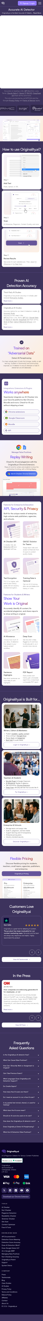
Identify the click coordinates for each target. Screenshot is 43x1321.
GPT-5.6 (27, 91)
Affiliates (5, 1298)
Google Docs (21, 736)
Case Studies (6, 1283)
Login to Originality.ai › (21, 745)
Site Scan (5, 1222)
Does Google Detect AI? (10, 1248)
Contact (4, 1300)
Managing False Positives (10, 1254)
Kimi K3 (29, 93)
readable (14, 734)
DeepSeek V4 (24, 320)
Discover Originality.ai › (21, 841)
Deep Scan (10, 787)
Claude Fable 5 (12, 93)
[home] (3, 3)
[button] (39, 3)
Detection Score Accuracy (11, 1242)
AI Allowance (10, 783)
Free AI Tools (6, 1227)
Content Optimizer (8, 1224)
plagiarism (21, 738)
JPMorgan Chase (31, 997)
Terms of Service (29, 100)
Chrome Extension (23, 785)
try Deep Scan (17, 264)
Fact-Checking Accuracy (10, 1257)
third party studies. (16, 298)
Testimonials (6, 1277)
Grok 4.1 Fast (8, 322)
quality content (23, 734)
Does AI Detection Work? (11, 1245)
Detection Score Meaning (11, 1239)
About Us (5, 1303)
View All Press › (21, 1025)
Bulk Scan (9, 740)
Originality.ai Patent (9, 1260)
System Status (7, 1265)
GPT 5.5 (25, 318)
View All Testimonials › (21, 959)
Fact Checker (6, 1210)
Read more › (8, 301)
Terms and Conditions (9, 1292)
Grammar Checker (8, 1219)
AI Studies (5, 1286)
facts (12, 738)
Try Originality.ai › (21, 792)
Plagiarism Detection (9, 1213)
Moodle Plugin (11, 781)
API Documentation (8, 1237)
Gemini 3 (22, 93)
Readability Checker (9, 1216)
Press (4, 1274)
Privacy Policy (14, 100)
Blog (3, 1280)
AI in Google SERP (8, 1251)
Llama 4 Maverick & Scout (23, 322)
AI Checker (6, 1207)
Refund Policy (6, 1295)
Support (4, 1262)
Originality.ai (12, 1306)
